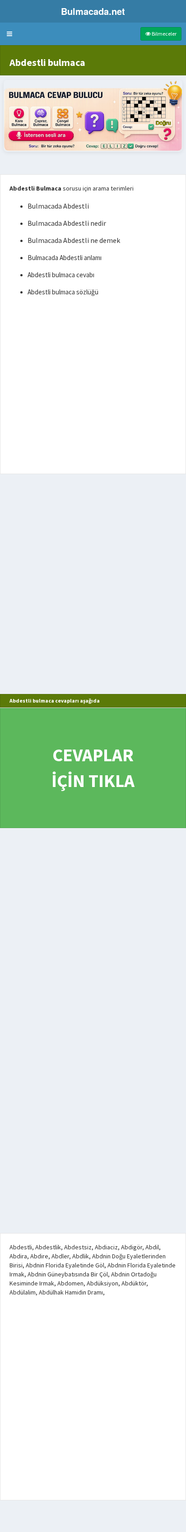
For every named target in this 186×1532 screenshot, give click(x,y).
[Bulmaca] (93, 116)
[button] (9, 34)
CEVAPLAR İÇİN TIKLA (93, 768)
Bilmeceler (164, 33)
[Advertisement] (93, 387)
